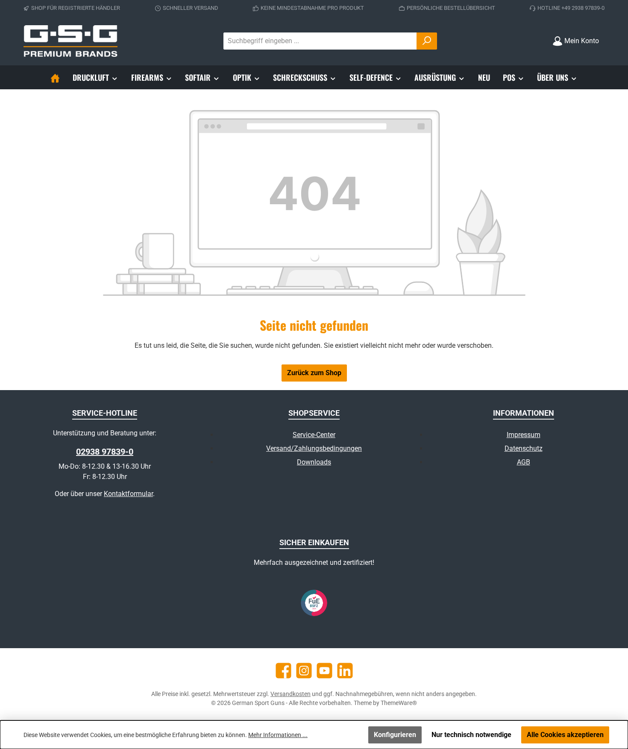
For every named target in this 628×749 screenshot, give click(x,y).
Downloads (314, 462)
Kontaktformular (128, 494)
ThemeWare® (399, 702)
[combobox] (320, 41)
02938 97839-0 (104, 451)
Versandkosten (290, 693)
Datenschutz (524, 448)
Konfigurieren (395, 735)
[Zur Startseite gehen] (70, 41)
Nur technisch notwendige (471, 735)
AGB (523, 462)
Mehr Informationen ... (278, 734)
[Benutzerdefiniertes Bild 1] (314, 603)
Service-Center (314, 435)
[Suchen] (427, 41)
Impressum (523, 435)
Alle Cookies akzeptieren (565, 735)
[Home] (55, 77)
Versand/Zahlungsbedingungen (314, 448)
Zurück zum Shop (314, 373)
